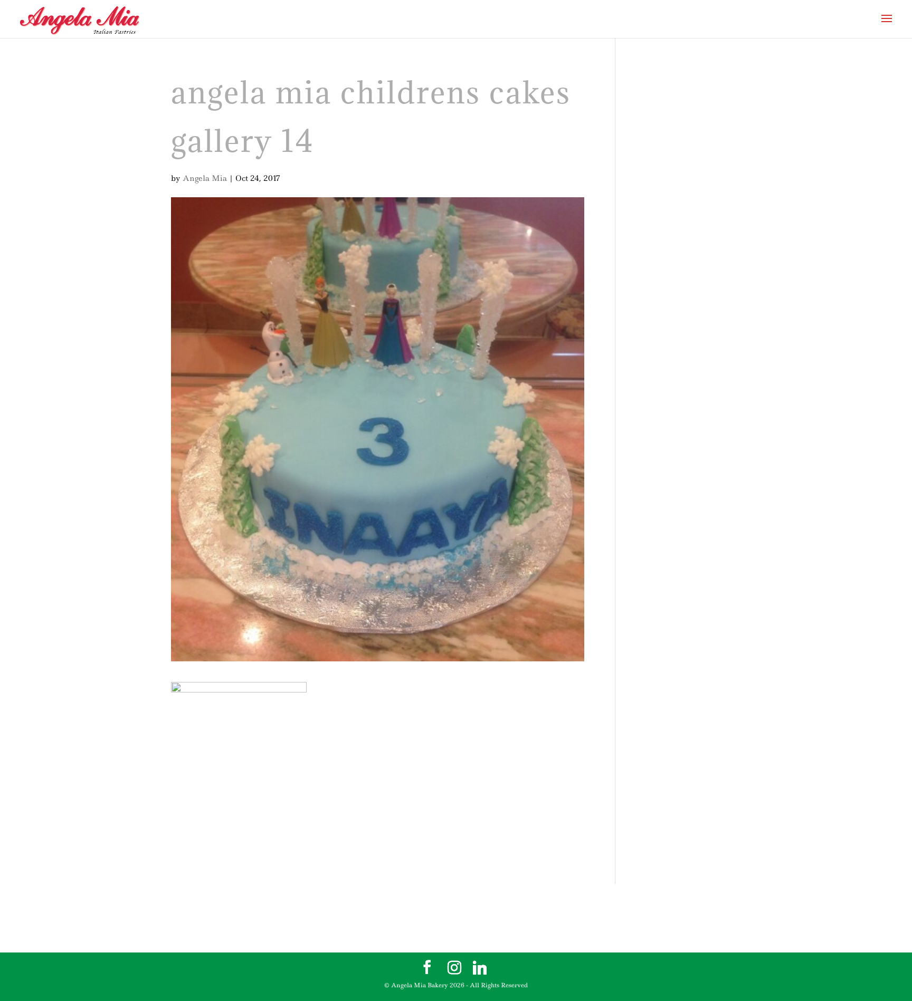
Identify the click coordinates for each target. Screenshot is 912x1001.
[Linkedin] (479, 968)
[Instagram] (454, 968)
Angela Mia (205, 178)
